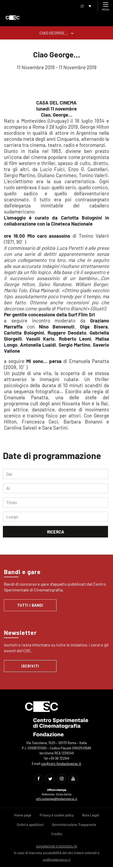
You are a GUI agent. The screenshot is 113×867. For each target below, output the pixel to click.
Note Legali (90, 815)
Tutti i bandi (30, 605)
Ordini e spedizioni (30, 825)
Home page (22, 815)
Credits (56, 834)
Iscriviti (30, 666)
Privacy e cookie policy (57, 815)
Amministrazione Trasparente (74, 825)
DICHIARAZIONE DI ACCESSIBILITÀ (56, 846)
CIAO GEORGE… (53, 32)
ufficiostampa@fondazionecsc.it (56, 798)
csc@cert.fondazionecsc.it (61, 763)
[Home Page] (12, 18)
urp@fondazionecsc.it (56, 859)
